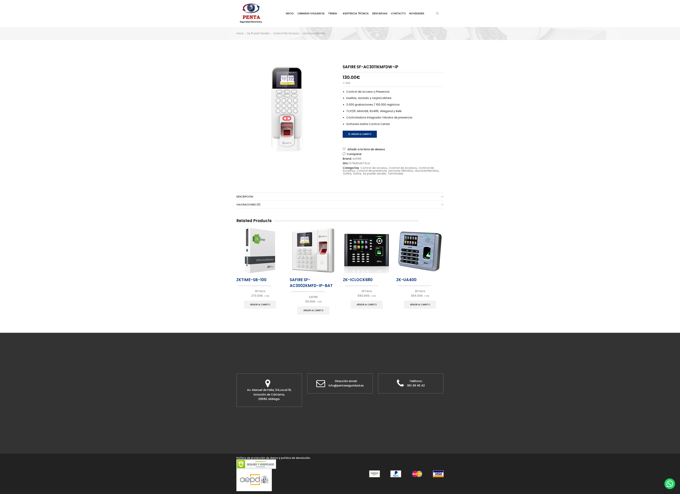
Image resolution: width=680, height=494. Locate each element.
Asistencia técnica (356, 13)
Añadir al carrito (361, 134)
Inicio (290, 13)
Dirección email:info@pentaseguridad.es (346, 383)
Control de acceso (373, 168)
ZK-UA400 (406, 280)
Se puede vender (258, 33)
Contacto (398, 13)
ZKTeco (260, 291)
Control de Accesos (286, 33)
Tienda (332, 13)
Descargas (379, 13)
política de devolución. (296, 458)
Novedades (416, 13)
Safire (347, 174)
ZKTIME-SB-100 (251, 280)
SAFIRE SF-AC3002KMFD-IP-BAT (311, 282)
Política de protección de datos (257, 458)
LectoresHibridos (314, 33)
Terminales (395, 174)
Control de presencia (372, 171)
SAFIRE (356, 158)
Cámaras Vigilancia (311, 13)
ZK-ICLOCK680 (358, 280)
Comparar (354, 154)
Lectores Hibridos (400, 171)
